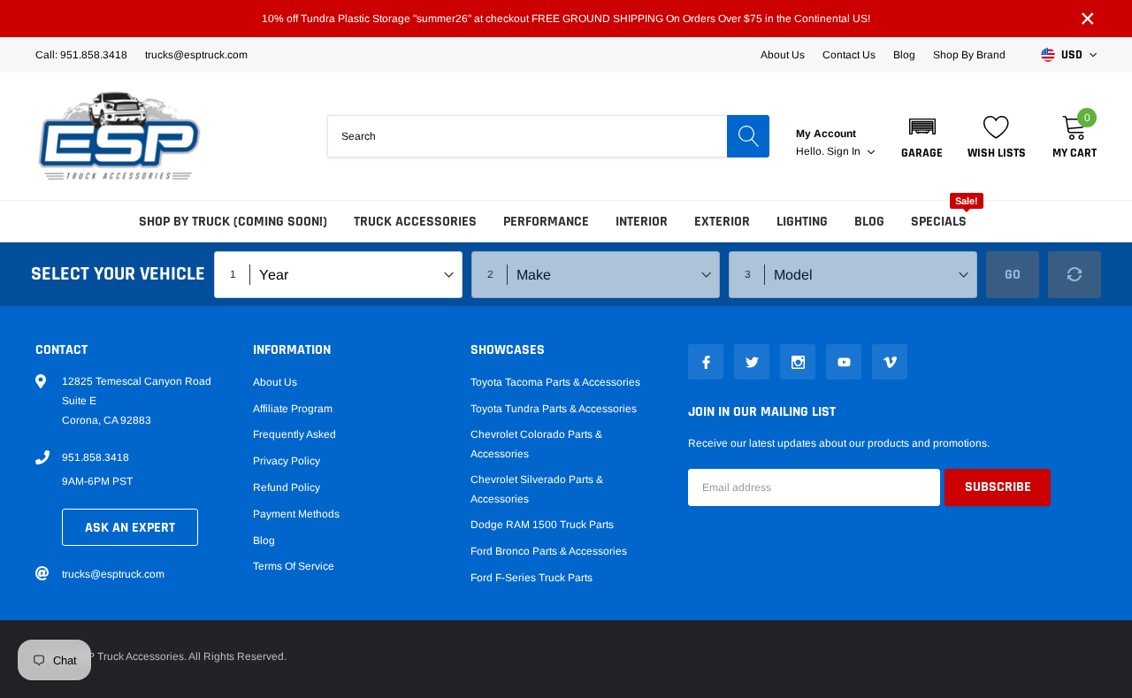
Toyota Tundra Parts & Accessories (553, 409)
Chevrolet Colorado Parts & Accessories (536, 444)
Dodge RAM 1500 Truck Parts (542, 524)
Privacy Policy (286, 461)
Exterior (722, 221)
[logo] (119, 136)
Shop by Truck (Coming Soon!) (233, 221)
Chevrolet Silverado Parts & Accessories (536, 489)
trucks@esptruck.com (113, 574)
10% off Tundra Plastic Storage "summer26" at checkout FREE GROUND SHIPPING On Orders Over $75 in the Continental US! (566, 18)
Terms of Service (293, 566)
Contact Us (849, 55)
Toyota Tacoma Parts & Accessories (555, 382)
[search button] (748, 136)
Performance (546, 221)
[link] (705, 362)
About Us (783, 55)
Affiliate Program (293, 409)
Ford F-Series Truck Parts (531, 577)
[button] (922, 136)
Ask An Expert (130, 527)
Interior (642, 221)
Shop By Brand (969, 55)
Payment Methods (296, 514)
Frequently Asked (294, 434)
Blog (904, 55)
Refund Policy (286, 487)
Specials (939, 221)
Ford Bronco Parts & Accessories (548, 551)
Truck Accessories (415, 221)
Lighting (802, 221)
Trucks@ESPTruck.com (196, 55)
